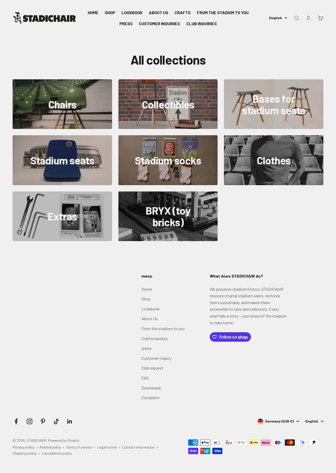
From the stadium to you (163, 328)
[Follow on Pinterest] (42, 421)
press (146, 348)
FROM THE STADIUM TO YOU (223, 12)
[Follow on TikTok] (56, 421)
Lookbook (150, 308)
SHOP (110, 12)
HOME (93, 12)
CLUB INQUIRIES (201, 23)
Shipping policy (24, 453)
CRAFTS (183, 12)
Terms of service (79, 447)
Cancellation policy (57, 453)
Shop (146, 298)
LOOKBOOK (132, 12)
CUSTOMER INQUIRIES (159, 23)
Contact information (138, 447)
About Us (149, 318)
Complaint (150, 397)
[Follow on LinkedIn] (69, 421)
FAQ (145, 377)
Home (146, 289)
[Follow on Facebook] (16, 421)
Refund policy (50, 447)
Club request (152, 367)
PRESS (126, 23)
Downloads (151, 387)
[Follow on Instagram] (29, 421)
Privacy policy (23, 447)
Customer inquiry (156, 358)
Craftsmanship (154, 338)
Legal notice (107, 447)
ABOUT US (158, 12)
